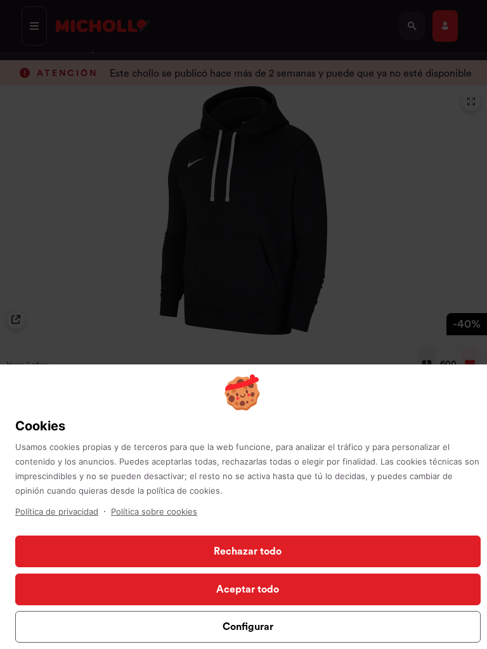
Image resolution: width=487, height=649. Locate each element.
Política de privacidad (56, 511)
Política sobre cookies (154, 511)
